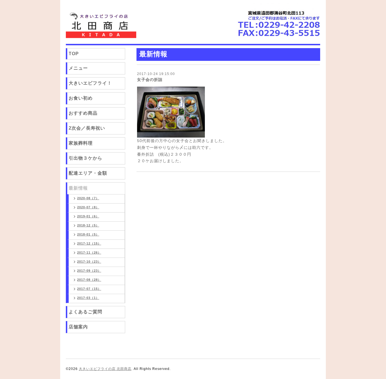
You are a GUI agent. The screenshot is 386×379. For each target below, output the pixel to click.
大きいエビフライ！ (90, 83)
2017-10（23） (89, 261)
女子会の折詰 (149, 79)
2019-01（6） (88, 216)
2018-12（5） (88, 225)
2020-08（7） (88, 198)
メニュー (78, 68)
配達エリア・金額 (88, 173)
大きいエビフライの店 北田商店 (105, 369)
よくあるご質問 (85, 311)
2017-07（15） (89, 288)
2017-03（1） (88, 297)
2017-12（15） (89, 243)
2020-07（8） (88, 207)
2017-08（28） (89, 279)
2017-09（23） (89, 270)
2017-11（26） (89, 252)
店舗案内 (78, 326)
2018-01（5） (88, 234)
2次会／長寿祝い (87, 128)
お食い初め (81, 98)
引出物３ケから (85, 158)
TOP (74, 53)
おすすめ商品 (83, 113)
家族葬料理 (81, 143)
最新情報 (78, 188)
